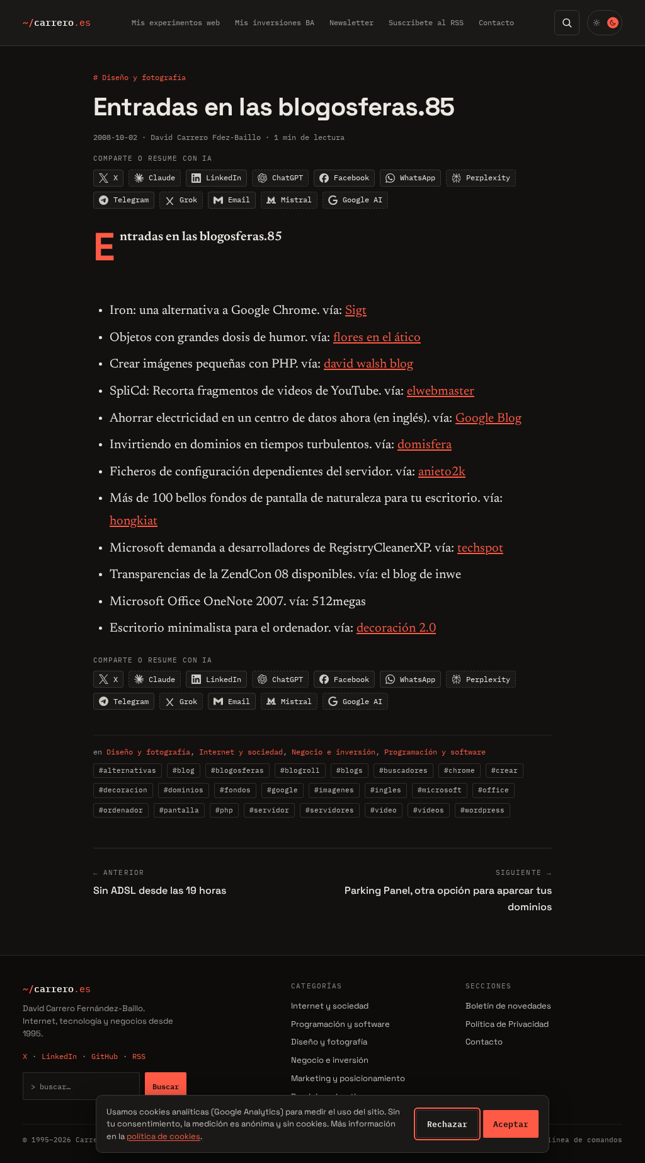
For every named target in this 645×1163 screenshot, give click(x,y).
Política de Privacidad (507, 1024)
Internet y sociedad (241, 751)
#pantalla (179, 810)
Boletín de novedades (508, 1005)
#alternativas (127, 770)
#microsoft (440, 789)
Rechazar (447, 1124)
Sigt (356, 310)
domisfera (424, 445)
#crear (504, 770)
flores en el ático (377, 338)
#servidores (329, 810)
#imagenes (334, 789)
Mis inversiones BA (274, 22)
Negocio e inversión (333, 751)
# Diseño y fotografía (139, 77)
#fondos (235, 789)
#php (224, 810)
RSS (139, 1056)
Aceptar (510, 1124)
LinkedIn (59, 1056)
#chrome (459, 770)
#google (282, 789)
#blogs (349, 770)
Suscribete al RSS (426, 22)
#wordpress (482, 810)
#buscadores (403, 770)
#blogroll (300, 770)
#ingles (385, 789)
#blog (184, 770)
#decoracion (123, 789)
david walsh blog (368, 364)
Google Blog (488, 418)
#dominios (183, 789)
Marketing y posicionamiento (348, 1078)
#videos (428, 810)
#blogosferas (237, 770)
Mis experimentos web (176, 22)
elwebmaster (440, 391)
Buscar (165, 1086)
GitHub (104, 1056)
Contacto (496, 22)
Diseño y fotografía (148, 751)
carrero (57, 22)
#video (383, 810)
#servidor (269, 810)
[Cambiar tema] (604, 22)
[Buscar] (566, 22)
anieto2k (441, 472)
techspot (480, 548)
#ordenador (121, 810)
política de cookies (163, 1136)
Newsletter (351, 22)
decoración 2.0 (396, 628)
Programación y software (435, 751)
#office (493, 789)
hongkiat (133, 521)
